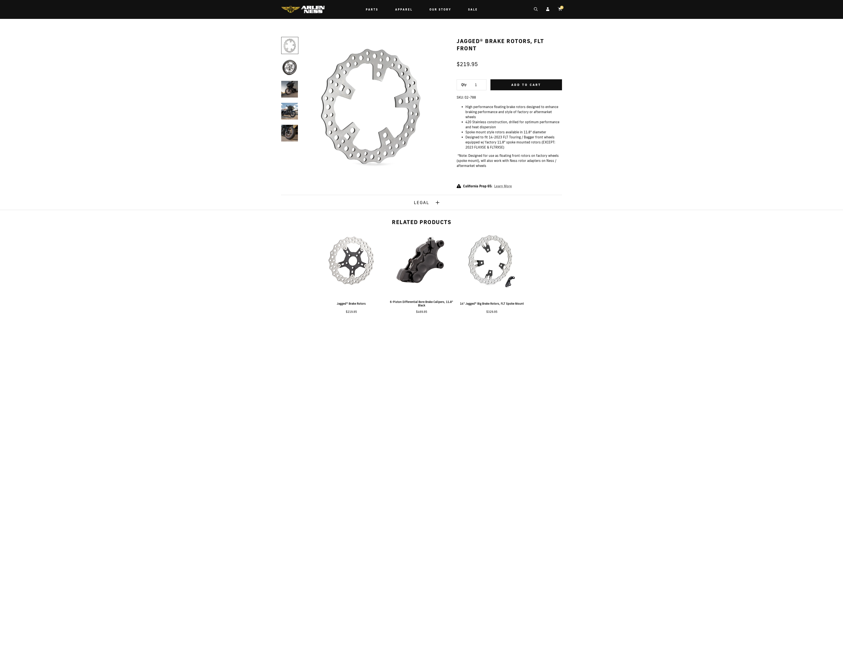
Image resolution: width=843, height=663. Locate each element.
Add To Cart (526, 85)
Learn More (503, 186)
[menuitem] (303, 10)
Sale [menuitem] (473, 9)
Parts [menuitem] (372, 9)
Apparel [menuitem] (403, 9)
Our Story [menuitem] (440, 9)
